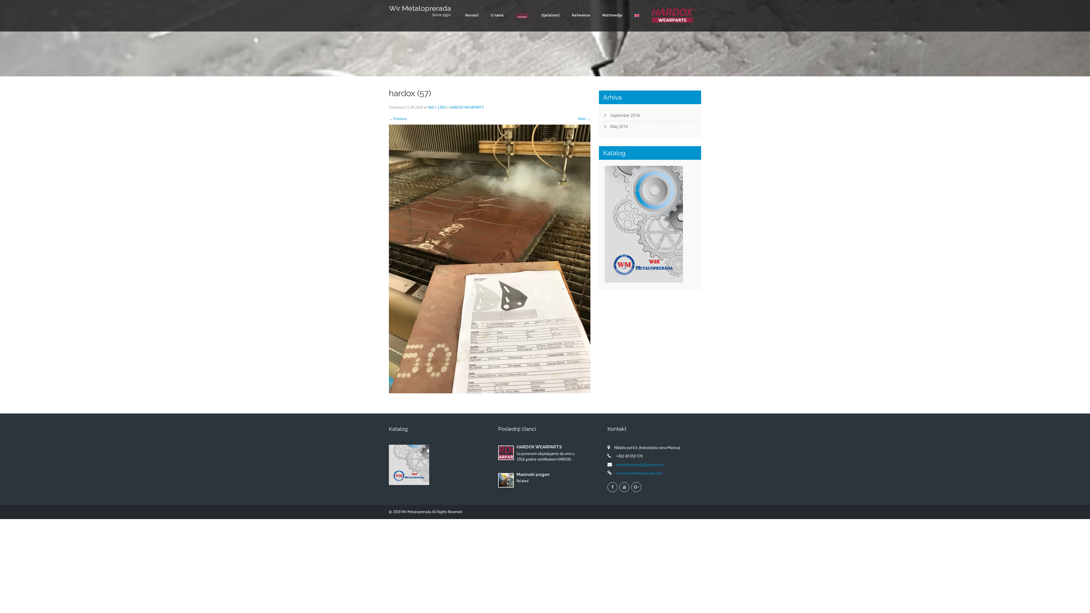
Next (584, 118)
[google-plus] (636, 487)
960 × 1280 (436, 107)
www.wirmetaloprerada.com (639, 473)
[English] (637, 15)
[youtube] (624, 487)
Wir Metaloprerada (417, 511)
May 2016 (619, 126)
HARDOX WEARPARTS (467, 107)
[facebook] (612, 487)
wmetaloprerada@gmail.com (640, 464)
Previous (398, 118)
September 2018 (625, 115)
